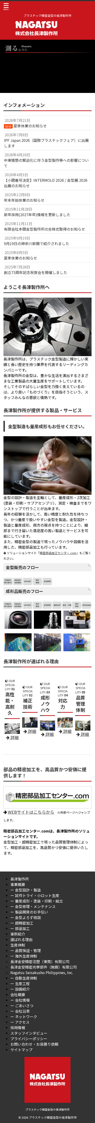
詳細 (66, 731)
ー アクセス (20, 1022)
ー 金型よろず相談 (25, 917)
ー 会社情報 (20, 1000)
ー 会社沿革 (20, 1011)
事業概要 (17, 884)
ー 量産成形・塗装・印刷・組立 (36, 901)
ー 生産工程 (20, 983)
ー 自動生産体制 (23, 978)
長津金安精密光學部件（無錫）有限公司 (43, 967)
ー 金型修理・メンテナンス (33, 906)
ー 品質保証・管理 (25, 950)
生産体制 (17, 945)
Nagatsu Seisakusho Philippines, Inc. (41, 972)
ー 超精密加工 (21, 923)
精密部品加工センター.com (58, 553)
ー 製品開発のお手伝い (29, 912)
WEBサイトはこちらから (31, 812)
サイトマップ (21, 1049)
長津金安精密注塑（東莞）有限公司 (39, 961)
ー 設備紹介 (20, 989)
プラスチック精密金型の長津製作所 (47, 1109)
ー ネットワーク (23, 1016)
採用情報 (17, 1027)
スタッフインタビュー (28, 1033)
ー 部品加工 (20, 928)
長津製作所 (19, 879)
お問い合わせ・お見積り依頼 (34, 1044)
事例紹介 (17, 934)
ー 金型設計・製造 (25, 890)
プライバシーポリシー (28, 1038)
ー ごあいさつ (21, 1005)
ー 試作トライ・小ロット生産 (34, 895)
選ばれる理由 (21, 939)
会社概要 (17, 994)
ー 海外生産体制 (23, 956)
